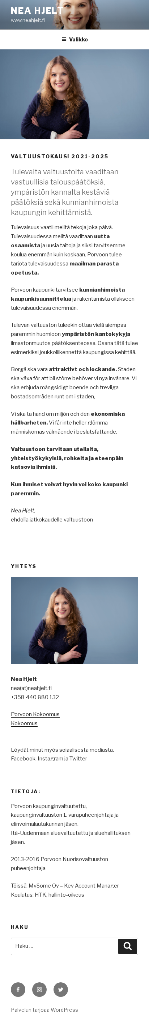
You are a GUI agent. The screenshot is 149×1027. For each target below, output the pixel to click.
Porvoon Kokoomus (35, 714)
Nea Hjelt (37, 10)
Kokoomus (24, 723)
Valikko (78, 39)
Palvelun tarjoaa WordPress (44, 1010)
